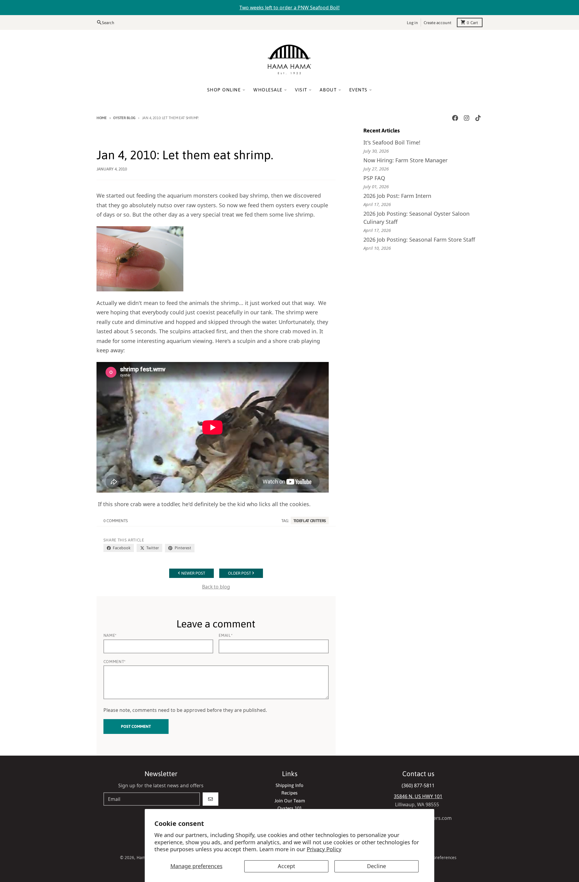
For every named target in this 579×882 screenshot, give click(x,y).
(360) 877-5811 (418, 785)
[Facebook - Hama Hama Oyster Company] (455, 118)
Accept (286, 866)
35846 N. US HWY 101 (418, 796)
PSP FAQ (374, 178)
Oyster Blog (124, 118)
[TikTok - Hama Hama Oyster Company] (478, 118)
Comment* (114, 661)
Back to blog (216, 586)
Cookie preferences (437, 857)
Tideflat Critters (309, 520)
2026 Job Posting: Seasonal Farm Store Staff (419, 239)
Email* (226, 635)
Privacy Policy (324, 849)
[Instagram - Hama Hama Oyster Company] (466, 118)
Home (101, 118)
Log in (412, 22)
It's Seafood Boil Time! (391, 142)
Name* (110, 635)
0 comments (115, 520)
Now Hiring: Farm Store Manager (405, 160)
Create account (437, 22)
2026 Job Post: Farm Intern (397, 195)
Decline (376, 866)
